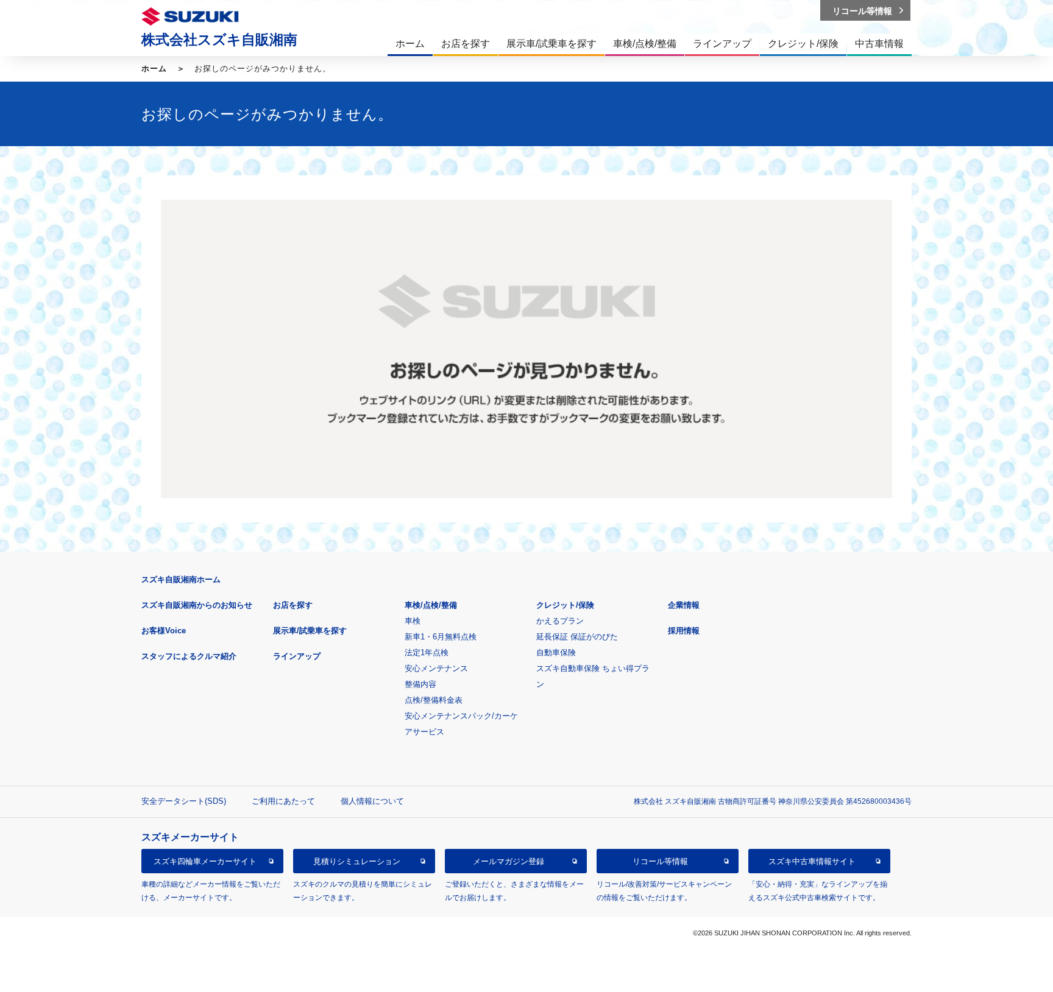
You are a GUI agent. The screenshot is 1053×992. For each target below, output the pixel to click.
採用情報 (684, 630)
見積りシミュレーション (356, 861)
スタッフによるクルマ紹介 (188, 656)
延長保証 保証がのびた (577, 636)
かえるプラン (560, 620)
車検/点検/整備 (431, 605)
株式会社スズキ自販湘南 (219, 39)
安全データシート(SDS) (183, 801)
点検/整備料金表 (434, 700)
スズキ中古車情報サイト (812, 861)
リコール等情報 (660, 861)
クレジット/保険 (565, 605)
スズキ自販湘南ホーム (181, 579)
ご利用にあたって (283, 801)
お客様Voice (163, 630)
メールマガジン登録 (508, 861)
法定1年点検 (426, 652)
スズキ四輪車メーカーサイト (205, 861)
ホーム (154, 68)
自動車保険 (556, 652)
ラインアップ (297, 656)
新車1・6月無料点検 (441, 636)
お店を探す (293, 605)
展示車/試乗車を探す (310, 630)
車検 (412, 620)
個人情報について (372, 801)
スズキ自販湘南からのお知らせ (196, 605)
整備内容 (420, 684)
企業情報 (684, 605)
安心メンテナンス (436, 668)
